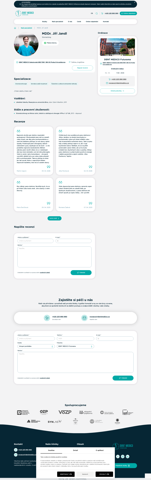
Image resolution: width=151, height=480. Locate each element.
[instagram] (122, 456)
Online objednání (92, 21)
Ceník (79, 21)
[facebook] (118, 456)
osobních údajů (45, 272)
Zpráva (19, 245)
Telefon (59, 335)
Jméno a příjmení (22, 237)
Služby (44, 21)
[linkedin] (127, 456)
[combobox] (36, 346)
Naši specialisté (57, 21)
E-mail (58, 237)
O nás (70, 21)
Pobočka (59, 343)
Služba (19, 343)
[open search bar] (96, 13)
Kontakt (106, 21)
